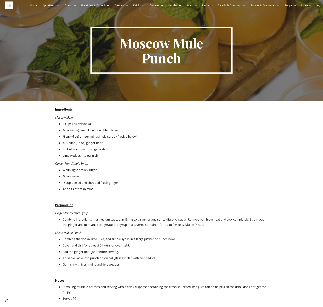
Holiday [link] (173, 5)
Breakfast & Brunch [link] (93, 5)
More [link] (304, 5)
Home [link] (34, 5)
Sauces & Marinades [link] (263, 5)
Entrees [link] (154, 5)
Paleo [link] (189, 5)
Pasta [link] (205, 5)
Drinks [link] (137, 5)
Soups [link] (288, 5)
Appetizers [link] (49, 5)
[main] (161, 50)
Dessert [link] (119, 5)
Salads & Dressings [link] (230, 5)
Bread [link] (68, 5)
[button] (318, 5)
